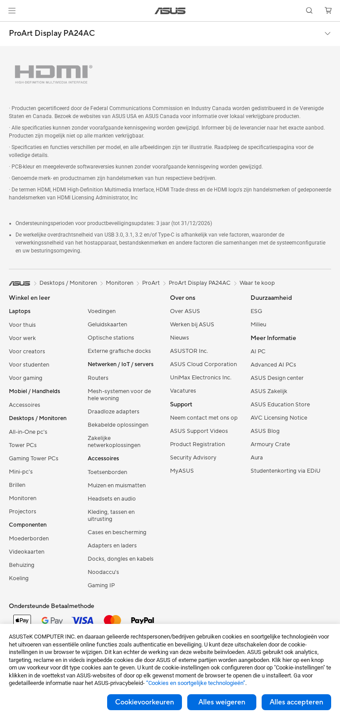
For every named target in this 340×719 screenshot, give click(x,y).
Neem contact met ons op (204, 418)
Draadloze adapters (113, 412)
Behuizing (22, 565)
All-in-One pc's (28, 432)
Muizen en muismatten (117, 486)
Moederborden (29, 539)
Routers (98, 378)
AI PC (258, 352)
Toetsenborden (107, 472)
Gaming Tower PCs (33, 459)
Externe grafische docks (119, 351)
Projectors (22, 512)
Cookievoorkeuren (144, 702)
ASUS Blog (265, 431)
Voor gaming (25, 378)
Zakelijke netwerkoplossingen (114, 442)
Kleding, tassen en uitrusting (111, 516)
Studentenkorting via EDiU (286, 471)
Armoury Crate (270, 444)
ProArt (151, 283)
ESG (256, 311)
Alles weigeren (221, 702)
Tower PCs (23, 445)
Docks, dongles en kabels (121, 559)
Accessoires (24, 405)
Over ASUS (185, 311)
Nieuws (179, 338)
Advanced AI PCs (273, 365)
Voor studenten (29, 365)
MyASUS (182, 471)
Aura (257, 458)
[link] (170, 11)
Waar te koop (257, 283)
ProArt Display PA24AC (52, 33)
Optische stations (111, 338)
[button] (12, 11)
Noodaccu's (103, 572)
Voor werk (22, 338)
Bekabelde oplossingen (118, 425)
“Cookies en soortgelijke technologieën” (195, 683)
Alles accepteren (296, 702)
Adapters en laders (112, 546)
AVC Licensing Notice (279, 418)
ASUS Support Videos (199, 431)
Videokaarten (26, 552)
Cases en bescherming (117, 532)
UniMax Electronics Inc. (201, 378)
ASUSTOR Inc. (189, 351)
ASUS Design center (277, 378)
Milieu (258, 325)
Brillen (17, 485)
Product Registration (197, 444)
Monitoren (22, 498)
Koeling (19, 578)
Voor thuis (22, 325)
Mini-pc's (21, 472)
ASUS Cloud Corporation (203, 364)
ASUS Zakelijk (269, 391)
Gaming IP (101, 585)
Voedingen (102, 311)
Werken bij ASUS (192, 325)
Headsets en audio (112, 499)
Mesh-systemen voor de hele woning (119, 395)
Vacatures (183, 391)
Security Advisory (193, 458)
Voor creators (27, 352)
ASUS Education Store (280, 405)
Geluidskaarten (107, 325)
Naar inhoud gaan (10, 27)
